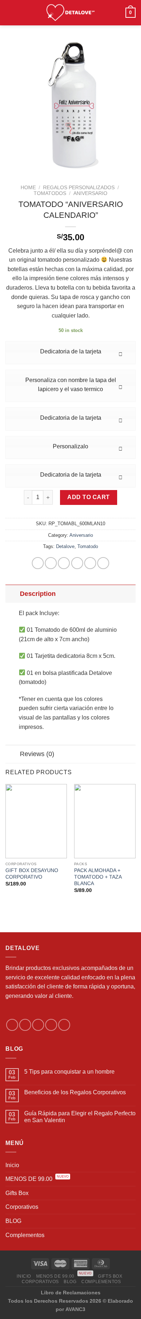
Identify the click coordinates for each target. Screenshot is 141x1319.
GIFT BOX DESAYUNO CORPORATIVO (31, 874)
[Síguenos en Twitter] (38, 1025)
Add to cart (88, 497)
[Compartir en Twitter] (64, 563)
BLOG (13, 1221)
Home (28, 187)
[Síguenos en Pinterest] (64, 1025)
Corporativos (21, 1207)
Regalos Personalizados (79, 187)
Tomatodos (50, 193)
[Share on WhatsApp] (38, 563)
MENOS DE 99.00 (37, 1178)
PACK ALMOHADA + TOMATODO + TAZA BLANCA (97, 877)
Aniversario (90, 193)
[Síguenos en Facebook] (12, 1025)
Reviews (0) (37, 754)
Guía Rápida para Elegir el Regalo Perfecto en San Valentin (80, 1116)
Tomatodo (87, 546)
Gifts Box (17, 1193)
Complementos (24, 1235)
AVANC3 (75, 1309)
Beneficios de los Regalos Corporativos (75, 1092)
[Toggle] (12, 593)
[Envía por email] (77, 563)
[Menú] (9, 12)
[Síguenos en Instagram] (25, 1025)
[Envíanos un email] (51, 1025)
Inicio (12, 1165)
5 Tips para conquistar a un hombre (69, 1072)
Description (38, 593)
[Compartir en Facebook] (51, 563)
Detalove (65, 546)
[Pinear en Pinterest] (90, 563)
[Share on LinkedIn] (103, 563)
